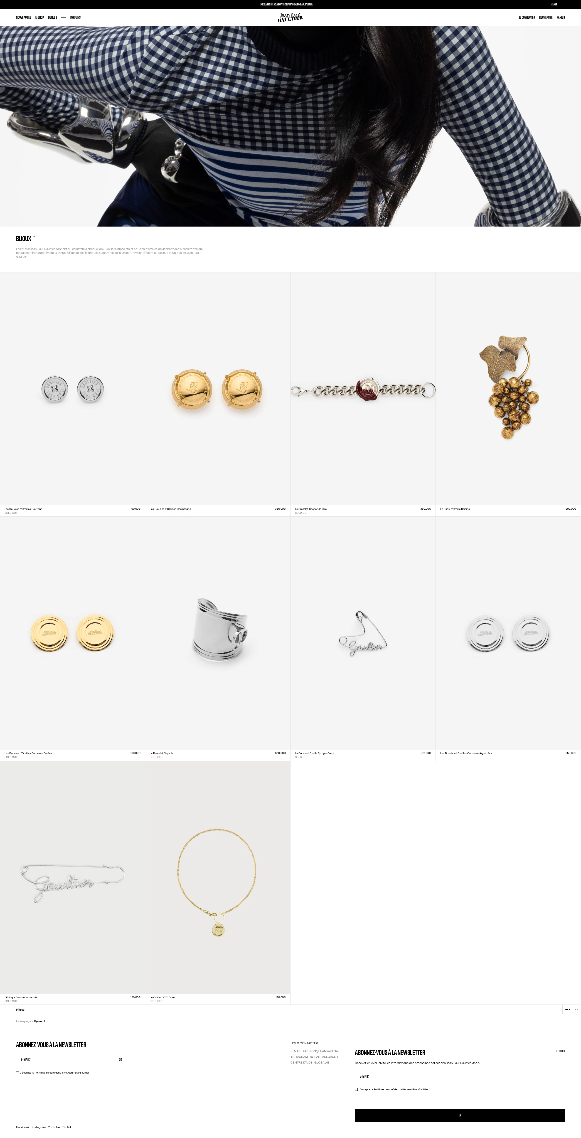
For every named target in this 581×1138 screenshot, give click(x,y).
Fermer (560, 1051)
